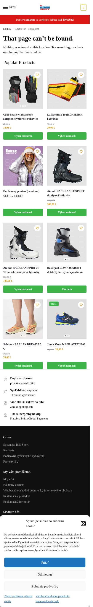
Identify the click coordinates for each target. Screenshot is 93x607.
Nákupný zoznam (13, 484)
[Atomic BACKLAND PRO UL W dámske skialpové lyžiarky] (23, 242)
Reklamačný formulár (16, 501)
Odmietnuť (45, 574)
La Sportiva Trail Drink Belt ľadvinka (64, 117)
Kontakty (8, 450)
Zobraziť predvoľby (45, 586)
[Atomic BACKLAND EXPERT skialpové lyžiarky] (67, 166)
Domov (7, 28)
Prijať (45, 562)
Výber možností (23, 135)
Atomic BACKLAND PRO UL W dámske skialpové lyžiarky (21, 270)
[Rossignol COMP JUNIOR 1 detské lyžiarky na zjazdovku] (67, 242)
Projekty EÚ (11, 461)
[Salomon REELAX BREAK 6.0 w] (23, 319)
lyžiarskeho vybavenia (23, 456)
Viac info (67, 289)
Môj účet (8, 479)
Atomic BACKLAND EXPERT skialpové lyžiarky (66, 193)
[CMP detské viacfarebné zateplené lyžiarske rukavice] (23, 89)
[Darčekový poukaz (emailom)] (23, 166)
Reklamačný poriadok (16, 496)
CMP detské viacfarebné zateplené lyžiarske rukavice (20, 117)
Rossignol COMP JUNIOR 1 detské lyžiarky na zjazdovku (65, 270)
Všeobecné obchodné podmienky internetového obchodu (37, 490)
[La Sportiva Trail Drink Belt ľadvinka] (67, 89)
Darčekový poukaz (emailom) (21, 191)
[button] (83, 523)
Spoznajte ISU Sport (16, 444)
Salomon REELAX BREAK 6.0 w (22, 346)
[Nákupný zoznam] (37, 75)
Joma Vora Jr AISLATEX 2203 (66, 344)
